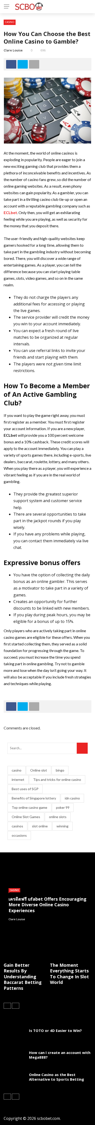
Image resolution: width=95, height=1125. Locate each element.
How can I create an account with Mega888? (59, 1055)
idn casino (72, 798)
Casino (9, 22)
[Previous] (7, 1006)
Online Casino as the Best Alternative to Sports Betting (56, 1077)
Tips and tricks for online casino (57, 779)
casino (16, 770)
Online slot (38, 770)
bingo (60, 770)
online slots (57, 817)
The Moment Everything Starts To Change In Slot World (69, 973)
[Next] (15, 1006)
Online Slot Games (26, 817)
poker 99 (62, 807)
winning (62, 826)
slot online (40, 826)
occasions (19, 835)
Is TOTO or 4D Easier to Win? (55, 1030)
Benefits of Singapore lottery (34, 798)
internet (18, 779)
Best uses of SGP (25, 789)
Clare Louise (13, 50)
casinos (17, 826)
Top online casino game (29, 807)
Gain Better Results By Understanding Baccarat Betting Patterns (23, 976)
